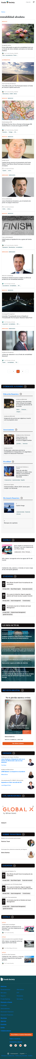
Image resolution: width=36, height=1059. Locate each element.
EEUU (15, 93)
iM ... (15, 132)
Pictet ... (15, 55)
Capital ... (4, 170)
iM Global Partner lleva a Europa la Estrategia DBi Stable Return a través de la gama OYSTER (17, 124)
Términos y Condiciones (7, 1055)
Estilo (7, 540)
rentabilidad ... (19, 247)
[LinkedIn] (11, 1045)
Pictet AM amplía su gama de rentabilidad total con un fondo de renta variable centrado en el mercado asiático (17, 49)
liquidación (5, 247)
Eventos (8, 576)
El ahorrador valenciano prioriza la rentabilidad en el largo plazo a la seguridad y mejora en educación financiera (18, 451)
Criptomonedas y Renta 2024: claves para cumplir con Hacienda (17, 487)
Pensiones (20, 996)
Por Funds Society (9, 932)
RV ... (19, 285)
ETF (18, 992)
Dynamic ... (5, 132)
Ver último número (18, 743)
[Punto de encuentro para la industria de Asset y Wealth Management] (8, 2)
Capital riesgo (20, 505)
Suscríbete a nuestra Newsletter (21, 1034)
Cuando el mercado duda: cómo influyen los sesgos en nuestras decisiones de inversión (24, 404)
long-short (5, 324)
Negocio (3, 996)
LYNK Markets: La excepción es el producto (13, 771)
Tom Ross (3, 765)
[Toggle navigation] (34, 2)
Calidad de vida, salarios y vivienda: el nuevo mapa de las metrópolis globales (17, 568)
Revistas (4, 1018)
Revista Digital (11, 690)
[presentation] (3, 806)
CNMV (11, 93)
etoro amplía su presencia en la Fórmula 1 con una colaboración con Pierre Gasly (23, 547)
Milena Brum (4, 774)
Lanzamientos (9, 55)
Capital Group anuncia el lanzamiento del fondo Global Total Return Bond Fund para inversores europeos (16, 164)
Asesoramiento (8, 430)
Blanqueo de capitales (10, 523)
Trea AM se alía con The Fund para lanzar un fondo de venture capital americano (17, 86)
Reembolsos (12, 247)
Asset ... (4, 362)
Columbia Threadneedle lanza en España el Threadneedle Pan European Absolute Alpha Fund (17, 316)
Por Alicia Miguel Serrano (10, 948)
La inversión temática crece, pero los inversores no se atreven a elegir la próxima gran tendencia (18, 650)
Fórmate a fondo (13, 386)
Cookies (30, 1055)
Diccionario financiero (11, 498)
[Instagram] (15, 1045)
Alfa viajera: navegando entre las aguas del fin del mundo (12, 941)
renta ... (10, 170)
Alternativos (5, 93)
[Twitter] (25, 1045)
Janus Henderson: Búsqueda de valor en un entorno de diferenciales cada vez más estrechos (13, 760)
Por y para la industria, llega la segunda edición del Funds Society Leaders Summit (19, 595)
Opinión (7, 753)
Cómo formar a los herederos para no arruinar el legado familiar (24, 438)
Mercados (4, 992)
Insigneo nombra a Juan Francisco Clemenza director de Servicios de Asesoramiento (17, 637)
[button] (16, 1054)
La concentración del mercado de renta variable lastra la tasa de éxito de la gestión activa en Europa (18, 675)
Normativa (20, 999)
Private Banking (5, 999)
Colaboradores (12, 796)
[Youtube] (20, 1045)
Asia (3, 55)
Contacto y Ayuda (16, 1042)
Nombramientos (5, 989)
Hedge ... (11, 132)
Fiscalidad (7, 461)
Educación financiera (11, 394)
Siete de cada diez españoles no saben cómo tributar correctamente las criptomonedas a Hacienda (24, 474)
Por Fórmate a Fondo (9, 283)
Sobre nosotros (12, 834)
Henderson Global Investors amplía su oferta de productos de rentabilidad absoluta (16, 278)
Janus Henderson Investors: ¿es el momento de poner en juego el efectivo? (16, 201)
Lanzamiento (5, 285)
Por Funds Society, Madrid (11, 53)
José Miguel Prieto (6, 785)
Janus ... (9, 209)
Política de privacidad (21, 1055)
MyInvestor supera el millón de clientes (15, 663)
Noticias (4, 986)
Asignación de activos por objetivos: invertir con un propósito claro (17, 419)
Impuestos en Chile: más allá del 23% (11, 782)
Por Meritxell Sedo (9, 168)
